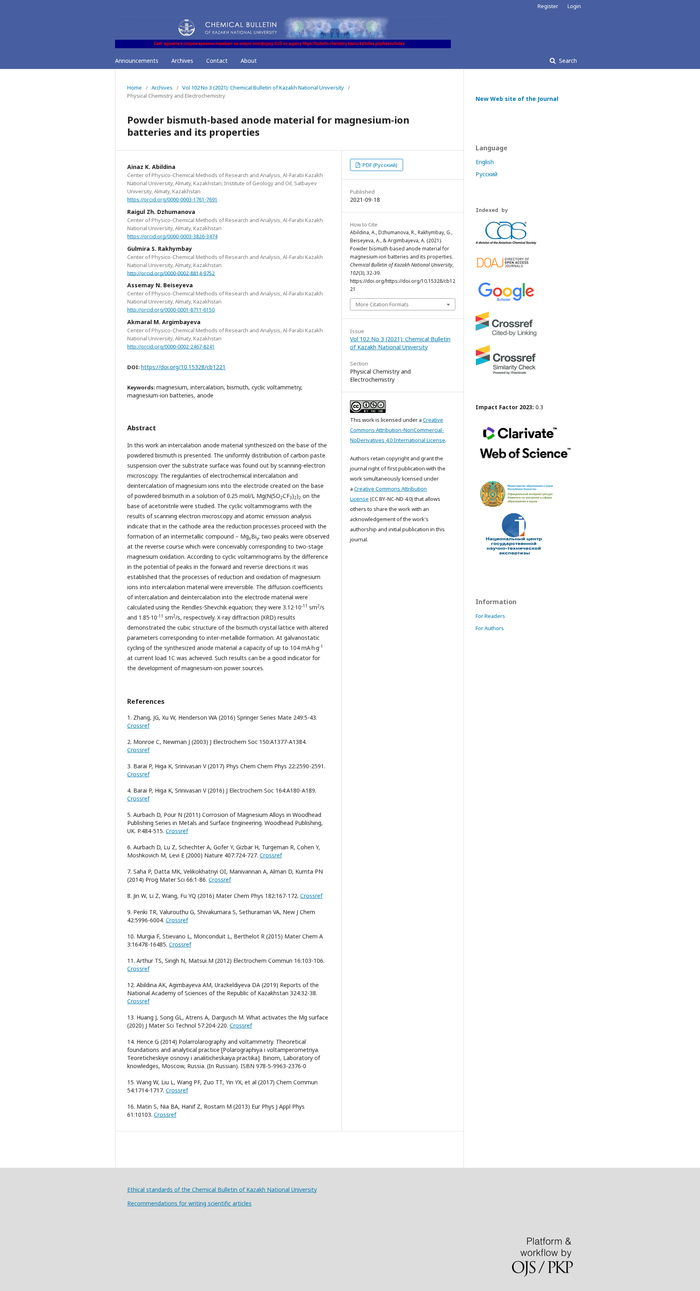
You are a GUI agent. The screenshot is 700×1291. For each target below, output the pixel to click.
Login (574, 6)
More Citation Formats (382, 304)
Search (567, 60)
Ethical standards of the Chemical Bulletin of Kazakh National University (222, 1189)
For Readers (490, 616)
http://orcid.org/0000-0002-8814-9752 (171, 272)
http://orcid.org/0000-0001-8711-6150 (171, 309)
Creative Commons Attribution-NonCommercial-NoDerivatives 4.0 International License (397, 430)
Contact (217, 60)
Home (134, 87)
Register (548, 6)
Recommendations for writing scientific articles (189, 1203)
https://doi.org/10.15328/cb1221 (183, 367)
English (485, 162)
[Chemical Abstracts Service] (506, 242)
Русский (486, 174)
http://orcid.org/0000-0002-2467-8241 (171, 346)
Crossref (138, 725)
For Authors (490, 628)
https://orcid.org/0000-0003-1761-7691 (172, 199)
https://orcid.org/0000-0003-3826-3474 (172, 236)
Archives (182, 60)
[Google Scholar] (506, 301)
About (249, 60)
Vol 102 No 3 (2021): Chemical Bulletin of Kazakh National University (263, 87)
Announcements (136, 60)
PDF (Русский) (379, 165)
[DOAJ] (506, 269)
